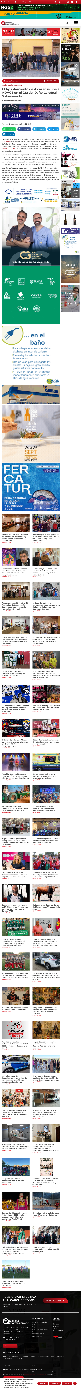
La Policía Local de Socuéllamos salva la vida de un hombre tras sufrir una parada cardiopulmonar (14, 1079)
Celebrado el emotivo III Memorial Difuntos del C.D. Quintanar (13, 1283)
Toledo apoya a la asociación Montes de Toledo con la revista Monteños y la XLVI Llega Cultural (44, 572)
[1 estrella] (2, 124)
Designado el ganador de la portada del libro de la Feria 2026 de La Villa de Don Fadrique (44, 1011)
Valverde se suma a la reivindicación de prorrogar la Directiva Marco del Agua (15, 808)
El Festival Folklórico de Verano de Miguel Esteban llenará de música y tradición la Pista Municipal (15, 709)
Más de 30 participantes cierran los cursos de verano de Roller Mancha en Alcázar (46, 708)
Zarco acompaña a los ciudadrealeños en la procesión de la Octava (46, 1249)
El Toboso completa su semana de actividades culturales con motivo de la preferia (46, 841)
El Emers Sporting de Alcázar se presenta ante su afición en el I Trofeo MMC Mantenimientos (15, 743)
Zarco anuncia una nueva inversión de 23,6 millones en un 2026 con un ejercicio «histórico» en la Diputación (45, 942)
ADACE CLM (6, 142)
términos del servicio (42, 1374)
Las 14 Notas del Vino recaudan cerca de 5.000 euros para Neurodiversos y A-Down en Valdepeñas (46, 640)
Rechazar (55, 1383)
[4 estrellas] (6, 124)
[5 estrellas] (7, 124)
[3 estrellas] (5, 124)
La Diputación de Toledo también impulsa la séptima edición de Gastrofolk (14, 673)
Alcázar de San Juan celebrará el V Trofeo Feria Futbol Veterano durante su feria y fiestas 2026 (45, 1182)
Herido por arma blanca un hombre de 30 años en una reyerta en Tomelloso (44, 776)
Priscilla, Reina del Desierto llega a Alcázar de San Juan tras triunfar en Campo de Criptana (15, 776)
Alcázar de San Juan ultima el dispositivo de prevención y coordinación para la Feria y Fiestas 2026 (15, 538)
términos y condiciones (40, 1369)
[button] (67, 23)
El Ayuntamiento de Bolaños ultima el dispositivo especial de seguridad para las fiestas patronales (14, 640)
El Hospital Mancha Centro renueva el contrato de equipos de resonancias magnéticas (15, 1147)
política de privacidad (23, 1369)
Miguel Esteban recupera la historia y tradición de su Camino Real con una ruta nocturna (44, 1045)
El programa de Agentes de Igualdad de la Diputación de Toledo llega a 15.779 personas (45, 1078)
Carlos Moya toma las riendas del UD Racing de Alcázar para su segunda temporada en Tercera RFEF (15, 908)
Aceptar (42, 1383)
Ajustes (67, 1383)
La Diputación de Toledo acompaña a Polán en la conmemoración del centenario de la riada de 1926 (45, 1148)
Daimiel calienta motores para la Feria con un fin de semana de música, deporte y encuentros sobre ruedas (15, 1250)
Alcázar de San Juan (9, 149)
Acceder (70, 272)
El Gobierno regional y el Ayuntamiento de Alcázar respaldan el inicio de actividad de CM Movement (46, 674)
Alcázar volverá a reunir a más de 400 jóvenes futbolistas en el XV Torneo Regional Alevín (45, 875)
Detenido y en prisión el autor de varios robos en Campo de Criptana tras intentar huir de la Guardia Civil (46, 976)
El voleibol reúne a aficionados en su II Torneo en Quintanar (45, 1214)
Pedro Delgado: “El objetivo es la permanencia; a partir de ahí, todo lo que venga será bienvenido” (46, 538)
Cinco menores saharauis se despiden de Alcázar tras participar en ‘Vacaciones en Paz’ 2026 (14, 1113)
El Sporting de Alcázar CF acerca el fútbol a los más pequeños (13, 1181)
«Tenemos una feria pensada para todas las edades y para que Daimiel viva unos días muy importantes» (14, 572)
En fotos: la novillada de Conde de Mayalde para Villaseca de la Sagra (46, 907)
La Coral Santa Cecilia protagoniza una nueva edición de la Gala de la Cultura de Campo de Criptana (46, 606)
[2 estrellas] (3, 124)
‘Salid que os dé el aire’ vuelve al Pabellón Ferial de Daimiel (15, 1009)
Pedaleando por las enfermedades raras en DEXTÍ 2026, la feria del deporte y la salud (15, 1045)
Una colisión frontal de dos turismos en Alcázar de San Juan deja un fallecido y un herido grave (44, 1113)
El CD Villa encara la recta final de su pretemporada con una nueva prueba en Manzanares (15, 975)
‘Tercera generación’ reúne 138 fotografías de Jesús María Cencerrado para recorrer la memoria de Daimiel (15, 606)
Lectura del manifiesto (12, 85)
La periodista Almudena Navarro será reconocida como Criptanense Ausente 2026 (15, 875)
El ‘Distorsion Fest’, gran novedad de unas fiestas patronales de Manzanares (44, 808)
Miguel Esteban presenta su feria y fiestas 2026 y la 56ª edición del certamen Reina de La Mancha (15, 842)
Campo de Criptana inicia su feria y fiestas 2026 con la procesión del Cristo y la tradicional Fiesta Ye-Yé (14, 1216)
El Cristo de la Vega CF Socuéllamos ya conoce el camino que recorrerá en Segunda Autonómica (13, 942)
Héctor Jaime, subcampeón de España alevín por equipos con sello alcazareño (45, 742)
